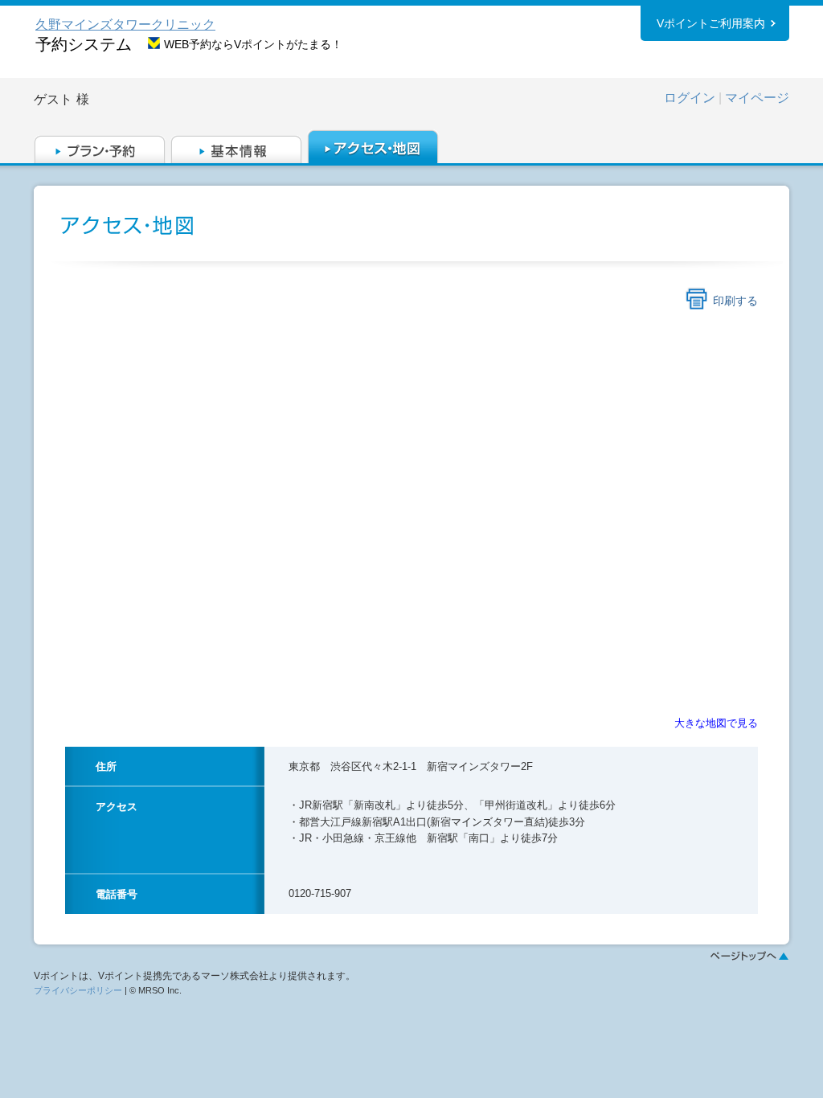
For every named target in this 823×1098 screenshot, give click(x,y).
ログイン (689, 97)
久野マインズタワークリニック (125, 24)
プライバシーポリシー (78, 990)
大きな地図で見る (716, 723)
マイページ (757, 97)
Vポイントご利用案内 (711, 23)
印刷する (735, 300)
